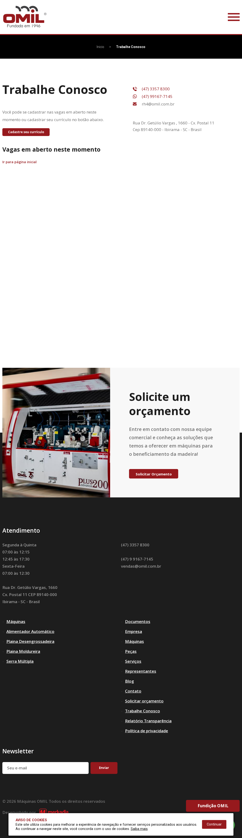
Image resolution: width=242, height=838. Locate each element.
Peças (131, 651)
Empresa (133, 631)
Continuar (214, 824)
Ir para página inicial (19, 162)
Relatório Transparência (148, 721)
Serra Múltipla (20, 661)
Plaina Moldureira (23, 651)
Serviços (133, 661)
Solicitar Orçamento (154, 474)
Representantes (140, 671)
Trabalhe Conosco (142, 711)
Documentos (137, 621)
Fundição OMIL (213, 805)
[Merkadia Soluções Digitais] (53, 812)
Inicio (100, 47)
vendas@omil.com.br (141, 566)
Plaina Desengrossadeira (30, 641)
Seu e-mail (17, 768)
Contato (133, 691)
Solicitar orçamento (144, 701)
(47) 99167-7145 (157, 96)
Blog (129, 681)
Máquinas (15, 621)
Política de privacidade (146, 730)
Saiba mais (139, 829)
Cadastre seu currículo (26, 132)
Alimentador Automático (30, 631)
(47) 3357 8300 (156, 89)
